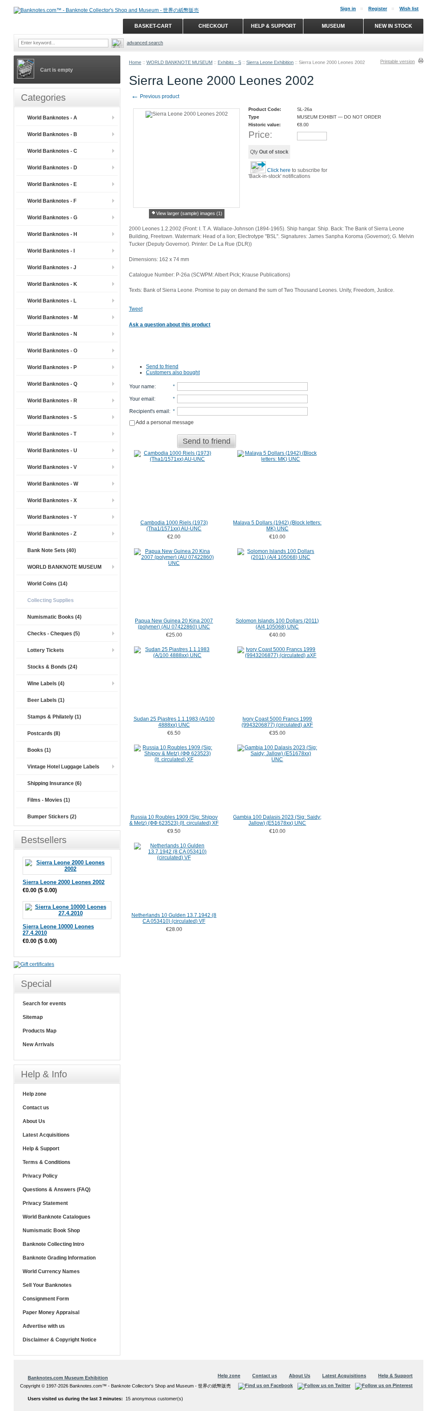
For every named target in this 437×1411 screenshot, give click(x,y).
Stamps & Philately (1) (54, 717)
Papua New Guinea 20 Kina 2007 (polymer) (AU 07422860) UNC (174, 624)
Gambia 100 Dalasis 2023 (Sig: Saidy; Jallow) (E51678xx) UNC (277, 820)
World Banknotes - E (52, 184)
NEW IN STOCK (393, 26)
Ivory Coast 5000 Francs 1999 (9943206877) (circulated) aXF (277, 722)
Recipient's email (149, 411)
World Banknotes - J (51, 268)
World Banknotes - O (52, 351)
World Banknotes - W (52, 484)
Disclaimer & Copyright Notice (59, 1340)
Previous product (155, 96)
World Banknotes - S (52, 417)
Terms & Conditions (46, 1162)
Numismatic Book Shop (51, 1231)
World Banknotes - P (52, 367)
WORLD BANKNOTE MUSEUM (179, 62)
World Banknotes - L (51, 301)
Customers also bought (173, 372)
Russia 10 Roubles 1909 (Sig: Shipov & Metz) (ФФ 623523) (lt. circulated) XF (173, 820)
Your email (141, 399)
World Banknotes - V (52, 467)
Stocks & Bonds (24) (52, 667)
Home (135, 62)
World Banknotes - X (52, 500)
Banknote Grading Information (59, 1258)
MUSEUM (333, 26)
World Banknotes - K (52, 284)
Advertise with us (44, 1326)
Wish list (409, 8)
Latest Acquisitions (46, 1135)
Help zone (35, 1094)
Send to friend (162, 366)
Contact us (36, 1108)
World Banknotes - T (51, 434)
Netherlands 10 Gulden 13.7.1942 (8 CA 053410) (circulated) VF (173, 918)
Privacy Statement (45, 1203)
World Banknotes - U (52, 451)
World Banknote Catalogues (56, 1217)
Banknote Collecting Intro (53, 1244)
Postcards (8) (43, 733)
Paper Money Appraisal (51, 1312)
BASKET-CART (153, 26)
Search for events (44, 1004)
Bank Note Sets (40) (51, 550)
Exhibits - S (229, 62)
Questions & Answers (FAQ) (56, 1190)
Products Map (39, 1031)
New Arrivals (38, 1044)
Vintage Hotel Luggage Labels (63, 767)
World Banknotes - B (52, 134)
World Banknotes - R (52, 401)
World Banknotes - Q (52, 384)
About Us (34, 1121)
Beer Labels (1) (45, 700)
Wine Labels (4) (45, 684)
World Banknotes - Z (51, 534)
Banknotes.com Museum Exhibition (68, 1377)
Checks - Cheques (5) (53, 634)
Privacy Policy (40, 1176)
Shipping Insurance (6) (54, 783)
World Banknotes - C (52, 151)
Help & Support (41, 1149)
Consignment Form (46, 1299)
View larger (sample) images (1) (189, 213)
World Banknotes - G (52, 218)
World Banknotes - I (51, 251)
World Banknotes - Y (52, 517)
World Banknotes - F (51, 201)
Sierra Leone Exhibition (270, 62)
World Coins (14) (47, 584)
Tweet (136, 309)
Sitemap (33, 1017)
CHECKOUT (213, 26)
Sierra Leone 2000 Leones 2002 (64, 882)
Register (377, 8)
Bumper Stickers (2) (51, 817)
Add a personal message (164, 422)
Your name (141, 387)
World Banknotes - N (52, 334)
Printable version (397, 61)
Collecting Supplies (50, 600)
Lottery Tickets (45, 650)
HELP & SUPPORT (273, 26)
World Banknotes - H (52, 234)
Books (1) (39, 750)
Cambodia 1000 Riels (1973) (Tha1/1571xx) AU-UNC (174, 526)
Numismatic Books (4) (54, 617)
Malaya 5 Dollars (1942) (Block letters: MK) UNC (277, 526)
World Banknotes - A (52, 118)
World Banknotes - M (52, 317)
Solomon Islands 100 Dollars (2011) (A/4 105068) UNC (277, 624)
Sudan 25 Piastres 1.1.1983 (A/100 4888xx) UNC (174, 722)
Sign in (348, 8)
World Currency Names (51, 1271)
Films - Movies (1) (48, 800)
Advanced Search (145, 42)
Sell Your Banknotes (47, 1285)
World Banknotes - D (52, 168)
